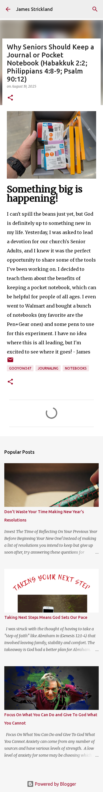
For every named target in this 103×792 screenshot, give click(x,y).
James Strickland (34, 9)
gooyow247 (20, 368)
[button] (10, 98)
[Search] (95, 9)
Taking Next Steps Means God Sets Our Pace (45, 617)
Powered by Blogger (55, 784)
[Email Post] (10, 362)
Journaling (48, 368)
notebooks (76, 368)
